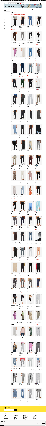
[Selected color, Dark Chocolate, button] (27, 135)
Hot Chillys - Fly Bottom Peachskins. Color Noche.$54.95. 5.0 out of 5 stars (15, 223)
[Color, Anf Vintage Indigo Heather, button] (37, 383)
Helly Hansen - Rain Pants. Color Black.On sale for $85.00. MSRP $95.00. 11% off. (15, 254)
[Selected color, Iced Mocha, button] (27, 165)
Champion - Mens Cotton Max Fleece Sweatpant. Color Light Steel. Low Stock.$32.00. (38, 364)
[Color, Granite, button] (36, 104)
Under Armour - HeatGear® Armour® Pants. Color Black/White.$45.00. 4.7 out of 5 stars (22, 162)
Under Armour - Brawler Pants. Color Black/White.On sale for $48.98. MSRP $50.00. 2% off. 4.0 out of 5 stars (15, 117)
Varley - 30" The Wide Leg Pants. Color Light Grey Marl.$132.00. (15, 333)
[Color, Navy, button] (20, 26)
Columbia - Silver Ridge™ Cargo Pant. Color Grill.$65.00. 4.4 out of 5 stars (22, 131)
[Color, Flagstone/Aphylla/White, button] (20, 89)
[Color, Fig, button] (36, 383)
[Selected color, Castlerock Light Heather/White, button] (11, 383)
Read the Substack (26, 0)
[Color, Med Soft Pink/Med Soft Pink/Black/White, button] (14, 58)
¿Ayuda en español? (15, 418)
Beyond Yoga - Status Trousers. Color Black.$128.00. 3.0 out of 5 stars (22, 117)
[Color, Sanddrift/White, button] (29, 352)
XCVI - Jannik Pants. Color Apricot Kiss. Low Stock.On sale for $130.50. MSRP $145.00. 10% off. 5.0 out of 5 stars (38, 254)
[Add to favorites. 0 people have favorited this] (25, 16)
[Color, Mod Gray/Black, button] (20, 226)
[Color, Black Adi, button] (35, 304)
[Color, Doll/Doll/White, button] (30, 352)
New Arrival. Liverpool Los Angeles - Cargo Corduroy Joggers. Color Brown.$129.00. (15, 39)
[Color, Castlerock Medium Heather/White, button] (29, 383)
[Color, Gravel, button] (13, 165)
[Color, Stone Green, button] (22, 135)
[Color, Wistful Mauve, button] (12, 337)
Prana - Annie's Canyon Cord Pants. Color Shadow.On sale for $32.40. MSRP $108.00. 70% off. (38, 117)
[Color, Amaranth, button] (36, 337)
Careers (4, 417)
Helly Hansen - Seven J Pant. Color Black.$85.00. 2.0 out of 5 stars (30, 85)
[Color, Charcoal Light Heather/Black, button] (20, 165)
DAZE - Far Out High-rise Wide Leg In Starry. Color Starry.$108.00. (22, 395)
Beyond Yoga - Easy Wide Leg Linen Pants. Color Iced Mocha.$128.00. (30, 162)
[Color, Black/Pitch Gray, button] (21, 226)
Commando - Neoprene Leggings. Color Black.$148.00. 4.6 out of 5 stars (22, 301)
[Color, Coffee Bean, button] (15, 337)
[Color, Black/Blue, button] (35, 273)
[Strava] (7, 413)
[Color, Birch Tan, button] (21, 242)
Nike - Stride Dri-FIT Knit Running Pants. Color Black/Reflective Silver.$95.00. (15, 147)
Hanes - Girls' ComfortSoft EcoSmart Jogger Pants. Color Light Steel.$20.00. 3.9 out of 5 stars (38, 333)
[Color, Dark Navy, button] (13, 273)
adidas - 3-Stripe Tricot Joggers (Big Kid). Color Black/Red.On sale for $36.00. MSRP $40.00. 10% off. (38, 269)
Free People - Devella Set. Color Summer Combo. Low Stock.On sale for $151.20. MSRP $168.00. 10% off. (30, 192)
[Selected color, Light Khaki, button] (11, 273)
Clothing (14, 12)
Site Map (24, 418)
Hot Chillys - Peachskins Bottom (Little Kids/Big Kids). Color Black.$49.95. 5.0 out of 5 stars (30, 269)
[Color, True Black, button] (28, 135)
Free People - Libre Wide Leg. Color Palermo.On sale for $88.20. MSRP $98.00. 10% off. (22, 192)
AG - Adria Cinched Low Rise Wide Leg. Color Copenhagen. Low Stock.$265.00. (30, 238)
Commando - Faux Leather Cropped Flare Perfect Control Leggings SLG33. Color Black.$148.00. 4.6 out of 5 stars (15, 301)
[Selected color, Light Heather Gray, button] (27, 368)
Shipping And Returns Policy (16, 419)
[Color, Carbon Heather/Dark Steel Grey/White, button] (13, 58)
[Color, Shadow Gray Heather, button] (35, 165)
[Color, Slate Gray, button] (12, 273)
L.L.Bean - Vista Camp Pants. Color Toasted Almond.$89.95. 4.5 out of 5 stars (38, 101)
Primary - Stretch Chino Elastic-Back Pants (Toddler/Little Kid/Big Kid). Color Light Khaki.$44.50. (15, 269)
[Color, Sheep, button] (35, 211)
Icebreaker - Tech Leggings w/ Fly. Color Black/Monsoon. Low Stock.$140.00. (38, 177)
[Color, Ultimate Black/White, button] (28, 383)
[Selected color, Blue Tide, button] (27, 211)
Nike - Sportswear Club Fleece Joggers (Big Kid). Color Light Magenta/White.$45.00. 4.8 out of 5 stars (30, 349)
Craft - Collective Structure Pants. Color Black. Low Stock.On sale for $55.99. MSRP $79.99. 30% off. (15, 23)
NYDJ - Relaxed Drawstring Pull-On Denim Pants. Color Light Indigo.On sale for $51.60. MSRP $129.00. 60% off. (15, 131)
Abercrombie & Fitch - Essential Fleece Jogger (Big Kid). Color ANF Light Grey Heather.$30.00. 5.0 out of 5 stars (22, 349)
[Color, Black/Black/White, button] (37, 73)
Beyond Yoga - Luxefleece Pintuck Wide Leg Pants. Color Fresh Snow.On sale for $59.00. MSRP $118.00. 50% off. (22, 54)
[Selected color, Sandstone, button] (27, 181)
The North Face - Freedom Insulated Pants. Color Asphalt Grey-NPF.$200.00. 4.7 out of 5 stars (22, 101)
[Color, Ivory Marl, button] (14, 337)
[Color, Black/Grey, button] (36, 273)
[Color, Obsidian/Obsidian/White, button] (35, 73)
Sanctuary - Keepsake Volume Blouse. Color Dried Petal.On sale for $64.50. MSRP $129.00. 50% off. (22, 333)
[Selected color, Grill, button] (19, 135)
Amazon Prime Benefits (6, 419)
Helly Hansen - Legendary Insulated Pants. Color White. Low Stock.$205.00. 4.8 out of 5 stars (38, 85)
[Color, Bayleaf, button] (20, 73)
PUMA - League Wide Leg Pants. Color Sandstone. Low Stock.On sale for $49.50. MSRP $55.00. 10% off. (30, 177)
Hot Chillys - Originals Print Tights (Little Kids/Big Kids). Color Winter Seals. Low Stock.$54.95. (38, 208)
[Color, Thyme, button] (37, 104)
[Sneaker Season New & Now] (23, 6)
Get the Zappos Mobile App (6, 418)
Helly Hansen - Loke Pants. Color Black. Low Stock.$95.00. (15, 70)
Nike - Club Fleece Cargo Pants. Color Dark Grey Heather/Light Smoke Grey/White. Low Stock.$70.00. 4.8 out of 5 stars (30, 395)
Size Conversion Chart (25, 416)
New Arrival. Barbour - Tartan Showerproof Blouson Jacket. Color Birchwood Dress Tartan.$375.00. (15, 349)
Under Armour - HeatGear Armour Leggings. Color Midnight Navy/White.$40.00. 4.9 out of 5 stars (22, 223)
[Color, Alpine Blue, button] (35, 242)
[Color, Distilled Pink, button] (36, 304)
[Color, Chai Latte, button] (12, 288)
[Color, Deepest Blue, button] (28, 211)
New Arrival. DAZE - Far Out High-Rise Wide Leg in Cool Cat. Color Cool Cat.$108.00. (15, 177)
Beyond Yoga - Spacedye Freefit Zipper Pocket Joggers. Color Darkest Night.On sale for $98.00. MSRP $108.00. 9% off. (38, 162)
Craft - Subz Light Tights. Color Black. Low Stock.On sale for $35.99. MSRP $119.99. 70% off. (30, 117)
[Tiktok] (5, 413)
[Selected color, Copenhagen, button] (27, 242)
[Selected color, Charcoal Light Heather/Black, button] (19, 288)
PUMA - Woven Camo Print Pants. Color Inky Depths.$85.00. (15, 285)
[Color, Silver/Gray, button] (35, 368)
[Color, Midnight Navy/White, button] (35, 226)
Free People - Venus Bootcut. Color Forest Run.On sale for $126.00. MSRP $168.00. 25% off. (30, 333)
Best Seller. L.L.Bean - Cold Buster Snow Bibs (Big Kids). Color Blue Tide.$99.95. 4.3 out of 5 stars (30, 208)
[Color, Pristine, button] (13, 337)
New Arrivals (34, 418)
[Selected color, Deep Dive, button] (19, 73)
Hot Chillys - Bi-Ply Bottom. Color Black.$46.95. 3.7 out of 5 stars (15, 208)
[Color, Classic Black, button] (35, 104)
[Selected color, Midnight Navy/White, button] (19, 226)
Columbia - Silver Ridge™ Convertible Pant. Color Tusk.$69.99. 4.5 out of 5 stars (15, 162)
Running (34, 419)
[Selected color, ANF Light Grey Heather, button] (19, 352)
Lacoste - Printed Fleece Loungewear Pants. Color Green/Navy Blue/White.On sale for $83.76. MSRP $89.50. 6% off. (22, 85)
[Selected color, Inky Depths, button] (11, 288)
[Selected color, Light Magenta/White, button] (27, 352)
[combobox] (14, 2)
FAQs (14, 416)
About (4, 416)
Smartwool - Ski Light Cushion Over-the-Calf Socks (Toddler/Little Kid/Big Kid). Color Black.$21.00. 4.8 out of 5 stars (38, 238)
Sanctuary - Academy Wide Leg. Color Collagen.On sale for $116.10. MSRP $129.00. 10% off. (22, 177)
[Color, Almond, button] (35, 120)
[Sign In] (40, 2)
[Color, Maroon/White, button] (23, 368)
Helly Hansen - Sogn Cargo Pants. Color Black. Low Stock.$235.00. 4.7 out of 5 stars (15, 101)
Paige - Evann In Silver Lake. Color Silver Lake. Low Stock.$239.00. (15, 395)
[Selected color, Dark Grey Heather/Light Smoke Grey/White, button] (27, 399)
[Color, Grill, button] (12, 165)
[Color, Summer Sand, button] (20, 273)
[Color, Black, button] (35, 89)
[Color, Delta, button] (21, 135)
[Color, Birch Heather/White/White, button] (36, 73)
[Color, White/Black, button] (36, 226)
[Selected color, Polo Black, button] (19, 242)
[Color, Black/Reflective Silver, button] (20, 257)
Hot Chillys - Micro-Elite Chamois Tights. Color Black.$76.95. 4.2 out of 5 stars (38, 192)
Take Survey (24, 419)
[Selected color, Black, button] (11, 26)
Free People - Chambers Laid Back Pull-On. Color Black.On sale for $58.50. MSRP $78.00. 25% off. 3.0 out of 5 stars (22, 269)
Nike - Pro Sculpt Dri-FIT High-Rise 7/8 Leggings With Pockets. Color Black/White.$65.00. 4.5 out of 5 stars (30, 39)
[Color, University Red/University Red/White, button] (12, 58)
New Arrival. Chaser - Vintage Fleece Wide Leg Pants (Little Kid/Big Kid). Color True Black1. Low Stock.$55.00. (38, 131)
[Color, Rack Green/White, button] (20, 383)
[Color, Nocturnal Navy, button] (29, 135)
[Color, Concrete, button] (38, 89)
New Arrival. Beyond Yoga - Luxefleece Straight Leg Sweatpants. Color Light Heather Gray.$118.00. (30, 364)
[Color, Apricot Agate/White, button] (28, 352)
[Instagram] (4, 413)
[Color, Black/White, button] (20, 288)
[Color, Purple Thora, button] (37, 337)
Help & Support (40, 3)
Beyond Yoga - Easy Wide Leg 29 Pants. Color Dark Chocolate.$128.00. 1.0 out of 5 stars (30, 131)
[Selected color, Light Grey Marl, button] (11, 337)
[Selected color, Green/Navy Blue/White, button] (19, 89)
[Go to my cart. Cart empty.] (41, 2)
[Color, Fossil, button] (20, 135)
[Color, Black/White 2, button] (21, 383)
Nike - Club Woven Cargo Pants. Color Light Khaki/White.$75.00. (30, 318)
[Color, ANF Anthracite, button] (20, 352)
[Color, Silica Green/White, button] (28, 288)
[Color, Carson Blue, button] (20, 242)
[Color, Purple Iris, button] (36, 242)
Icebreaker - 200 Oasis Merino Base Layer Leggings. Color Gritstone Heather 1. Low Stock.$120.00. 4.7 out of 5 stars (22, 39)
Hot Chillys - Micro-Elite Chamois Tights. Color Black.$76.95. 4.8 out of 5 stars (30, 223)
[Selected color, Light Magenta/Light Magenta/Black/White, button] (11, 58)
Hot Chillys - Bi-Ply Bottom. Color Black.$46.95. (22, 208)
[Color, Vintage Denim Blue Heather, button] (36, 165)
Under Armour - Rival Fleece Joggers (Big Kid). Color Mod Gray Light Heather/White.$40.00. (30, 380)
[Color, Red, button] (37, 89)
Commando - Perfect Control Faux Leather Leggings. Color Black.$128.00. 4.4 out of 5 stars (30, 301)
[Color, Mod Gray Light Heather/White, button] (37, 399)
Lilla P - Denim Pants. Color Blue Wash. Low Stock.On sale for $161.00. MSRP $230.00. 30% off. (30, 70)
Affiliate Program (25, 417)
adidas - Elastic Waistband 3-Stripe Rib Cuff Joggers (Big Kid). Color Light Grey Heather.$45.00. (38, 301)
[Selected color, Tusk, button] (11, 165)
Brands (34, 416)
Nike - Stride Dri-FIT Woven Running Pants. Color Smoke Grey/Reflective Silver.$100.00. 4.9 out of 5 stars (22, 254)
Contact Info (15, 417)
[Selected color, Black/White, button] (19, 165)
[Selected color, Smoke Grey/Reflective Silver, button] (19, 257)
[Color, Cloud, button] (12, 26)
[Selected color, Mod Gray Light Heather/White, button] (19, 368)
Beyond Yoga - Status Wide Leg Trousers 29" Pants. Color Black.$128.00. (15, 85)
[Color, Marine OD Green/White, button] (20, 368)
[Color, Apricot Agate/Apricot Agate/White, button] (31, 352)
